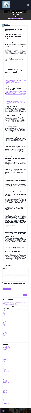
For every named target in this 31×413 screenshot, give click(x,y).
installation (4, 376)
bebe (3, 360)
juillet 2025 (3, 324)
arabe (3, 354)
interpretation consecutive (5, 377)
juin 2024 (3, 336)
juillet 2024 (3, 335)
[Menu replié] (28, 5)
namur (3, 387)
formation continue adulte (5, 371)
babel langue (4, 359)
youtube (3, 404)
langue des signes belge (5, 382)
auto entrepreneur (4, 356)
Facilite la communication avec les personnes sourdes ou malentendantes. (15, 74)
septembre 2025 (4, 322)
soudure (3, 397)
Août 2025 (6, 27)
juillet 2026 (3, 313)
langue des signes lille (5, 384)
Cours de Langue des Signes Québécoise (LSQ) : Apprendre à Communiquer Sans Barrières (13, 302)
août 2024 (3, 334)
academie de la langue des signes (6, 346)
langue (3, 379)
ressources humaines (5, 392)
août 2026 (3, 312)
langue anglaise (4, 380)
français (3, 373)
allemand (3, 350)
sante (3, 394)
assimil (3, 355)
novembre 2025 (4, 320)
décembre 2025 (4, 319)
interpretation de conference (6, 378)
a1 (2, 345)
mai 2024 (3, 337)
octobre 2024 (4, 332)
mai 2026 (3, 315)
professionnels (4, 391)
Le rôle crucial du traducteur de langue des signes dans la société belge (11, 300)
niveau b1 (3, 388)
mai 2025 (3, 326)
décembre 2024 (4, 330)
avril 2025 (3, 327)
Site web (3, 278)
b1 (2, 357)
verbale (3, 402)
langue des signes (4, 381)
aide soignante (4, 349)
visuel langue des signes (5, 403)
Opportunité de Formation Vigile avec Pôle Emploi (9, 303)
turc (3, 400)
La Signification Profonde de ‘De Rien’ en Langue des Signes (10, 304)
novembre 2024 (4, 331)
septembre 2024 (4, 333)
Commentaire (4, 268)
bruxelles (3, 361)
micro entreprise (4, 386)
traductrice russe (4, 399)
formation (3, 370)
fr (2, 372)
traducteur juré (4, 398)
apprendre (3, 352)
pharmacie (3, 389)
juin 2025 (3, 325)
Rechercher (5, 293)
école (3, 365)
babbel (3, 358)
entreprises (3, 367)
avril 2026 (3, 316)
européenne (4, 369)
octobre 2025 (4, 321)
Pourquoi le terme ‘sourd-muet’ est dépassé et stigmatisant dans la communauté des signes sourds (15, 301)
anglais (3, 351)
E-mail (17, 275)
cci (2, 362)
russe (3, 393)
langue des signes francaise (6, 383)
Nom (3, 275)
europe (3, 368)
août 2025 (3, 323)
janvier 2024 (4, 340)
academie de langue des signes (6, 347)
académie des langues (5, 348)
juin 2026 (3, 314)
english (3, 366)
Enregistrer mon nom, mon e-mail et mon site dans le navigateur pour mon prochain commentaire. (14, 284)
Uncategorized (7, 25)
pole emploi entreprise (5, 390)
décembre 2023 (4, 341)
